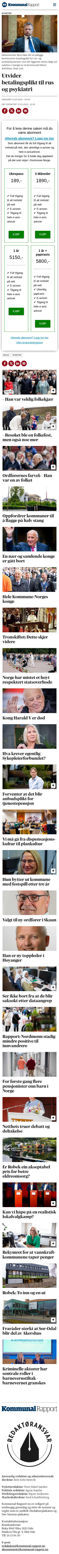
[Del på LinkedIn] (18, 110)
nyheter (17, 355)
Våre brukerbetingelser (29, 342)
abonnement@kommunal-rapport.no (25, 1549)
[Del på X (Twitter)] (11, 110)
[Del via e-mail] (25, 110)
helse (6, 355)
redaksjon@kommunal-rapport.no (23, 1545)
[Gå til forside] (20, 4)
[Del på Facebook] (4, 110)
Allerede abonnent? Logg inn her (29, 138)
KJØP (16, 234)
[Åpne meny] (54, 4)
